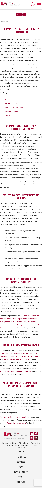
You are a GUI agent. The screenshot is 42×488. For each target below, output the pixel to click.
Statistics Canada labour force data (16, 359)
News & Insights (21, 472)
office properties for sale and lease (25, 319)
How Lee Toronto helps (14, 108)
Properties (21, 457)
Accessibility (35, 443)
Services (21, 462)
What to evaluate (11, 104)
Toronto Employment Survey (29, 356)
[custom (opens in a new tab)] (36, 438)
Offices (21, 477)
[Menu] (39, 4)
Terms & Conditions (9, 443)
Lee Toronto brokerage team (16, 325)
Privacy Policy (24, 443)
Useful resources (11, 112)
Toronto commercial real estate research (16, 371)
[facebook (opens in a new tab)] (36, 433)
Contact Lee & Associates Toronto (13, 417)
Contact (21, 482)
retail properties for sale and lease (13, 322)
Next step (8, 115)
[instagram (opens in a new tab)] (31, 438)
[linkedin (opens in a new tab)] (31, 433)
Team (21, 467)
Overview (8, 100)
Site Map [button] (21, 451)
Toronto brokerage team (16, 423)
